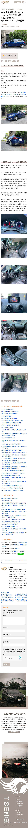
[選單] (26, 2)
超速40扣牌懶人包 (7, 500)
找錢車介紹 (17, 549)
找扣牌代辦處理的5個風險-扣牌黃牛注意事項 (14, 503)
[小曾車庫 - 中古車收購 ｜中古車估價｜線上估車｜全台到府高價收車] (5, 2)
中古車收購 (19, 801)
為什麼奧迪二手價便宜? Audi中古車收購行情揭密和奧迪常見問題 (13, 94)
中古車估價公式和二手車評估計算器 (11, 423)
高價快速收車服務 (22, 542)
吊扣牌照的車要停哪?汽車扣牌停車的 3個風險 (14, 509)
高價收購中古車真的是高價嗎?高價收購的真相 (14, 452)
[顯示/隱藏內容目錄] (14, 55)
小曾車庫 (17, 26)
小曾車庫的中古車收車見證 (17, 551)
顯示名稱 (5, 628)
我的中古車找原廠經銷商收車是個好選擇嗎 (13, 473)
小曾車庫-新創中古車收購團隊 (7, 9)
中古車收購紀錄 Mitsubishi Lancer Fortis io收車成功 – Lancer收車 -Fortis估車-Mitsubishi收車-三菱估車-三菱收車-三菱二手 (7, 597)
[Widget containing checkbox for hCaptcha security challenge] (12, 658)
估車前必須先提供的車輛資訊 (10, 413)
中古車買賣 (19, 806)
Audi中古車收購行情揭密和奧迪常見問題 (13, 471)
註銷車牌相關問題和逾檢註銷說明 (11, 522)
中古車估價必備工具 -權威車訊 (10, 411)
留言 (4, 615)
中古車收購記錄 (19, 9)
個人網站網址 (6, 642)
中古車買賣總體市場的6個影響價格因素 (12, 420)
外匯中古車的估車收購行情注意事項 (11, 444)
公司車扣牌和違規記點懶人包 (10, 526)
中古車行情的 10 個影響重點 (9, 418)
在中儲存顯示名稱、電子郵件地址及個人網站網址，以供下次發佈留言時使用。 (14, 651)
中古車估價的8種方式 (8, 409)
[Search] (23, 2)
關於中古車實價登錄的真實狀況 (10, 425)
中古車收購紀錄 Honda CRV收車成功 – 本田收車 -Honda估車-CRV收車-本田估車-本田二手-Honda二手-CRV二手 (21, 598)
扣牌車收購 (19, 803)
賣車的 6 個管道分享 (7, 427)
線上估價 (18, 799)
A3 (19, 561)
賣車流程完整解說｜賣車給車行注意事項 (12, 490)
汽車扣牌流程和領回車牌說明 (10, 524)
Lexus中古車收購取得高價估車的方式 (12, 485)
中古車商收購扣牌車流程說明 (10, 498)
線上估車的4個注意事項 (8, 437)
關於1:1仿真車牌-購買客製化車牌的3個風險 (13, 519)
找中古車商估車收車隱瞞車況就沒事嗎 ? (12, 450)
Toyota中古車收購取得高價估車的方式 (12, 488)
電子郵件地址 (7, 635)
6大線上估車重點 (6, 416)
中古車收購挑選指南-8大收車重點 (11, 475)
